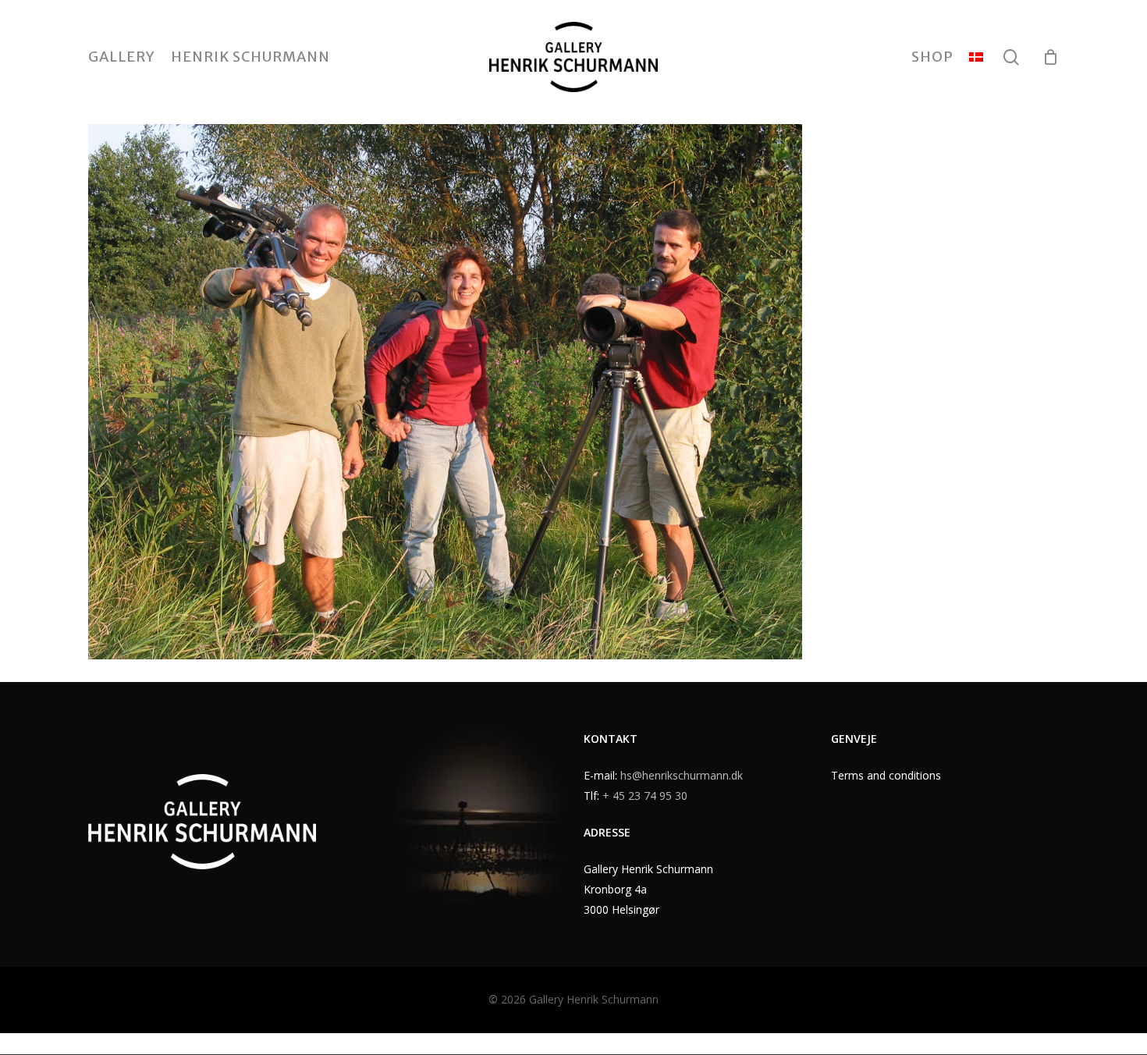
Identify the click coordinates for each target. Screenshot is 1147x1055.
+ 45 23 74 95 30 (644, 795)
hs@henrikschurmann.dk (681, 775)
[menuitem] (976, 57)
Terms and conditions (886, 775)
